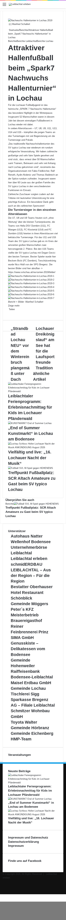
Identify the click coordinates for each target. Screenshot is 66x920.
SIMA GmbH (22, 637)
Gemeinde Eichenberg (32, 733)
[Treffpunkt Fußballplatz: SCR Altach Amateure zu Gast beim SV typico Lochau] (30, 468)
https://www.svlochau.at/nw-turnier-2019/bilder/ (31, 272)
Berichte (23, 30)
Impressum (16, 845)
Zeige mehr (14, 305)
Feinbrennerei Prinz (29, 632)
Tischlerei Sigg (25, 694)
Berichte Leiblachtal (27, 41)
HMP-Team (21, 739)
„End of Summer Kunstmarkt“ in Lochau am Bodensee (30, 433)
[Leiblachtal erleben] (20, 4)
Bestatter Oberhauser (32, 586)
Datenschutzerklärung (23, 841)
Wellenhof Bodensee (31, 541)
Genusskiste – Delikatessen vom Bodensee (28, 649)
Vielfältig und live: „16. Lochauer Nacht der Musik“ (29, 458)
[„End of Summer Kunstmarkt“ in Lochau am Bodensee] (30, 423)
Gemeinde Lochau (28, 688)
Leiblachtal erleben (29, 558)
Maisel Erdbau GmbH (31, 682)
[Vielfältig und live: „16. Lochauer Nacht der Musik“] (33, 447)
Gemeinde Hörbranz (30, 728)
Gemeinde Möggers (29, 603)
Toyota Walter (24, 722)
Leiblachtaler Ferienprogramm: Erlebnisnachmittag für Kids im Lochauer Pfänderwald (30, 407)
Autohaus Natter (27, 536)
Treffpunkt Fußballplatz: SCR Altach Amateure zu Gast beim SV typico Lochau (30, 512)
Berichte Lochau (45, 41)
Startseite (13, 30)
